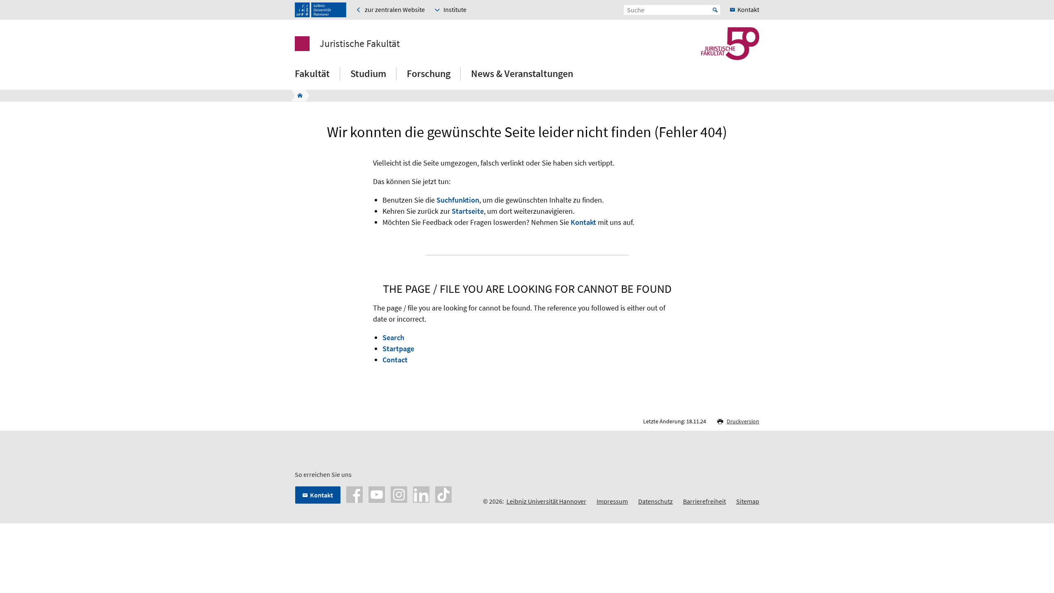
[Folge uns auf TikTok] (443, 494)
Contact (395, 359)
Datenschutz (655, 501)
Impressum (612, 501)
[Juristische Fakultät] (297, 95)
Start (715, 10)
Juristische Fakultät (359, 44)
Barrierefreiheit (704, 501)
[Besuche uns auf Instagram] (399, 494)
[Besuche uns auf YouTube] (376, 494)
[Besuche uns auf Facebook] (354, 494)
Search (393, 337)
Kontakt (583, 222)
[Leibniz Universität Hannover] (320, 9)
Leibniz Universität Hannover (546, 501)
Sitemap (747, 501)
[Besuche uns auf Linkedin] (421, 494)
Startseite (468, 211)
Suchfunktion (457, 200)
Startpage (398, 348)
